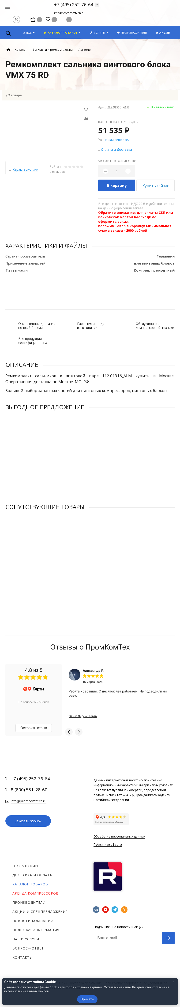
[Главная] (8, 50)
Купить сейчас (155, 185)
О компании (25, 866)
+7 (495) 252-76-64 (73, 4)
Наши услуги (25, 939)
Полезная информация (35, 930)
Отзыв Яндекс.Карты (83, 716)
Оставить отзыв (33, 728)
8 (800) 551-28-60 (29, 790)
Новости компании (32, 921)
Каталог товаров (30, 884)
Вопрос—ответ (28, 948)
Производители (28, 902)
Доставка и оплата (32, 875)
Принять (87, 999)
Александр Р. (93, 671)
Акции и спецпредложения (40, 911)
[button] (69, 732)
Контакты (22, 957)
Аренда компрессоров (35, 893)
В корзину (117, 185)
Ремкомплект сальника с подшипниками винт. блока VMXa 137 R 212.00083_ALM (64, 464)
